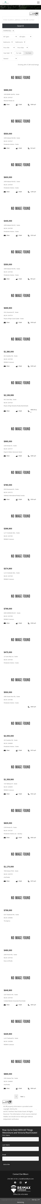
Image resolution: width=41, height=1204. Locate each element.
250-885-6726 (12, 1179)
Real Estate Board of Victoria (27, 1109)
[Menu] (38, 2)
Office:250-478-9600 (20, 1194)
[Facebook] (15, 1182)
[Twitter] (25, 1182)
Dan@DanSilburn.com (26, 1179)
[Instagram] (20, 1182)
